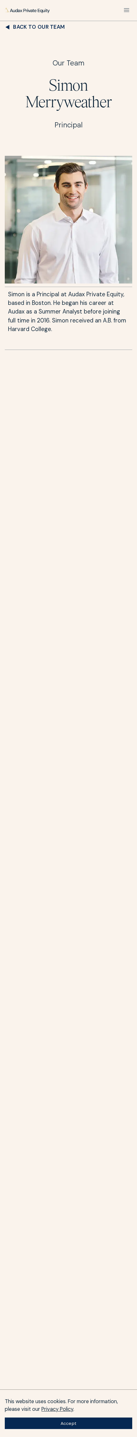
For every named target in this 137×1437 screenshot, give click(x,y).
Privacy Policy (57, 1409)
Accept (69, 1423)
